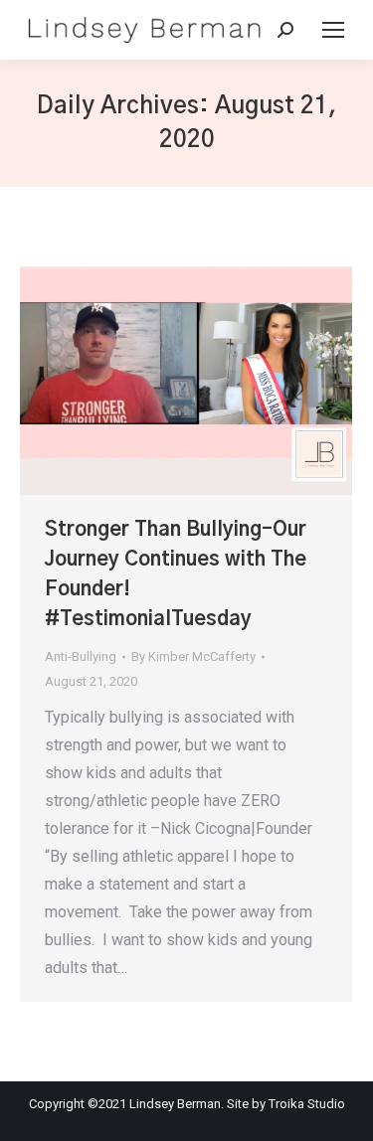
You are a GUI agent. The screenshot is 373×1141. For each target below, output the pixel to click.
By (193, 656)
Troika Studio (307, 1103)
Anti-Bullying (80, 656)
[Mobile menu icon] (333, 30)
